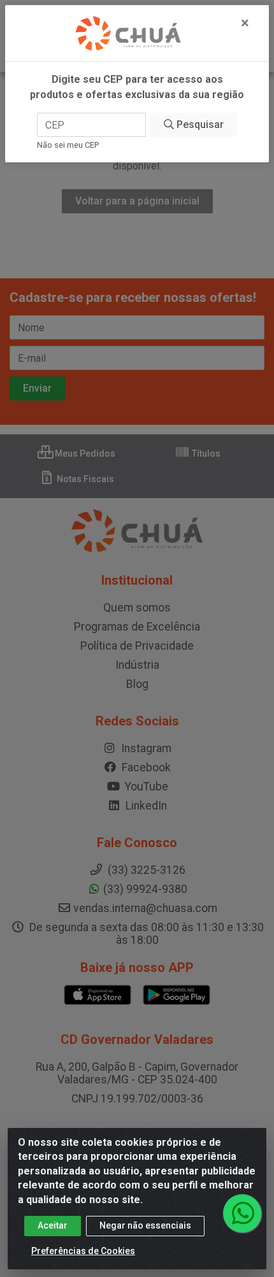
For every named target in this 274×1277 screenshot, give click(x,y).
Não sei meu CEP (68, 145)
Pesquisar (199, 124)
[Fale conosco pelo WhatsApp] (242, 1213)
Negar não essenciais (145, 1225)
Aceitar (53, 1225)
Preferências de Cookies (83, 1251)
